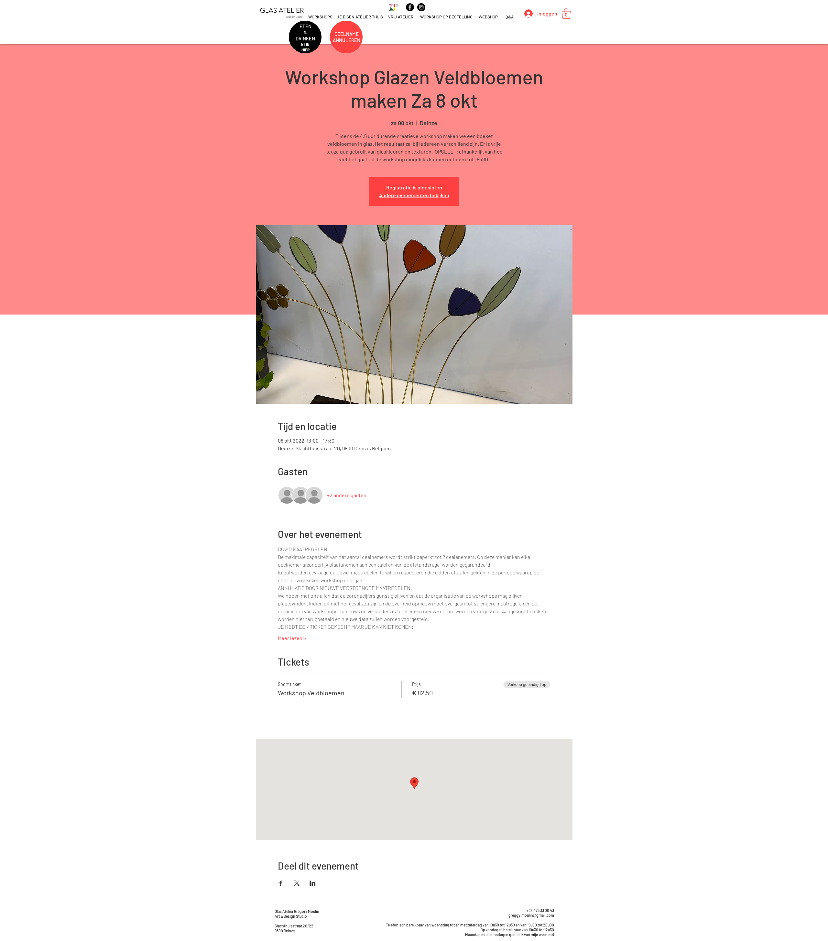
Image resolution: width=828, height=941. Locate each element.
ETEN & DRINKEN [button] (305, 32)
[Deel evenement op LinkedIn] (313, 883)
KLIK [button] (305, 44)
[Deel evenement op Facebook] (281, 883)
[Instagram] (421, 7)
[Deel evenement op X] (297, 883)
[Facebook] (410, 7)
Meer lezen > (292, 638)
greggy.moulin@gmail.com (531, 915)
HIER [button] (305, 50)
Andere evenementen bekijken (414, 195)
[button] (566, 13)
